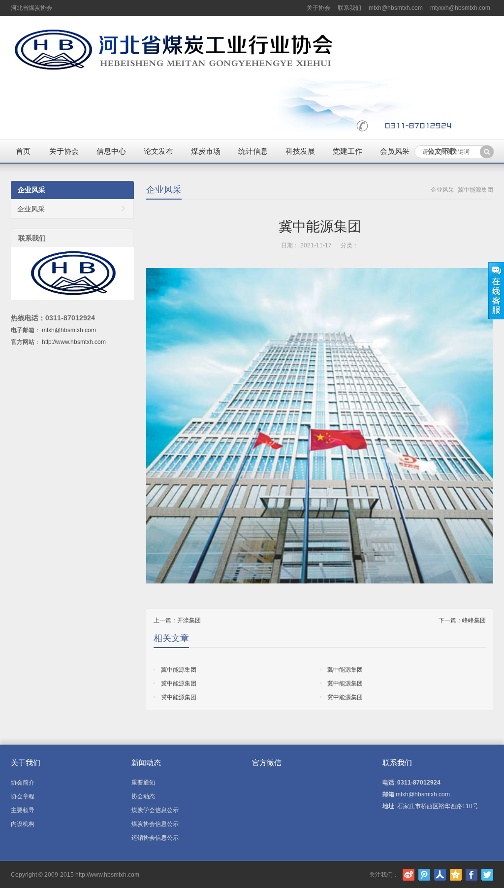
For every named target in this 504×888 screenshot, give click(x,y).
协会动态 (143, 796)
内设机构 (22, 823)
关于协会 (318, 7)
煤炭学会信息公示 (155, 810)
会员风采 (395, 151)
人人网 (440, 875)
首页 (23, 151)
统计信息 (253, 151)
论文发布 (158, 151)
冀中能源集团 (178, 669)
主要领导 (22, 810)
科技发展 (300, 151)
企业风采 (164, 190)
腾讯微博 (424, 875)
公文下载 (442, 151)
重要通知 (143, 782)
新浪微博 (408, 875)
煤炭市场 (205, 151)
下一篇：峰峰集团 (462, 620)
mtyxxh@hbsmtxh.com (460, 7)
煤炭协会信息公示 (155, 823)
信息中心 (111, 151)
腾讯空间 (456, 875)
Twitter (487, 875)
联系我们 (349, 7)
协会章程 (22, 796)
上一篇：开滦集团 (177, 620)
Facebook (471, 875)
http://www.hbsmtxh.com (74, 342)
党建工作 (347, 151)
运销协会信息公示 (155, 837)
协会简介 (22, 782)
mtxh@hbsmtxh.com (396, 7)
